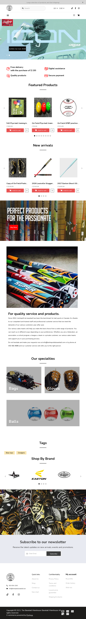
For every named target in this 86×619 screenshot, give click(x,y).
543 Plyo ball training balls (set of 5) (22, 123)
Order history (70, 583)
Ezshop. (30, 615)
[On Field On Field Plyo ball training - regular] (43, 107)
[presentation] (4, 108)
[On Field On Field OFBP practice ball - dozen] (68, 107)
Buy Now (15, 50)
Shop (33, 583)
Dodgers (21, 453)
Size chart (35, 592)
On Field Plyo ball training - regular (47, 123)
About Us (35, 579)
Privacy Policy (53, 579)
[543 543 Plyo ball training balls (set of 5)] (17, 107)
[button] (7, 55)
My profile (69, 579)
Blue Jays (9, 453)
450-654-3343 (13, 585)
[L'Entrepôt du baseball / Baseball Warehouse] (9, 10)
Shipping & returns (55, 597)
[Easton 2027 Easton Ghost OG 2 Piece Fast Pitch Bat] (68, 167)
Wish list (69, 587)
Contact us (36, 588)
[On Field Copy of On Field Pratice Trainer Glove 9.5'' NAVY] (17, 167)
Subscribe (53, 554)
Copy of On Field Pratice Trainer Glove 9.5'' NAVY (27, 183)
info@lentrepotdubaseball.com (17, 589)
